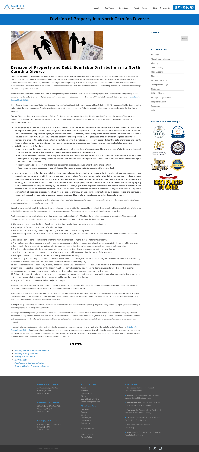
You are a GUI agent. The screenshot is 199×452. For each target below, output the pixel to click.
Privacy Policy (86, 437)
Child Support (157, 71)
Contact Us (165, 8)
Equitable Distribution (90, 399)
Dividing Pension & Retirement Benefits (32, 350)
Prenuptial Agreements (161, 97)
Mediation (155, 89)
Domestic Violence (159, 80)
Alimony (154, 63)
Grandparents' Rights (160, 84)
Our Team (109, 8)
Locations (123, 8)
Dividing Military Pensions (26, 353)
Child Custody (157, 67)
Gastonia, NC (86, 417)
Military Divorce (157, 93)
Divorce (154, 76)
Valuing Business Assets (25, 356)
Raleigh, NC (85, 423)
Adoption (155, 54)
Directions (85, 415)
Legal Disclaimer (87, 434)
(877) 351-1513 (184, 7)
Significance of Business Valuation (29, 363)
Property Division (158, 101)
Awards (84, 412)
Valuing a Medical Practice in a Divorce (32, 366)
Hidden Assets (21, 359)
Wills (153, 110)
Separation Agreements (90, 401)
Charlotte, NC (86, 420)
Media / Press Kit (87, 429)
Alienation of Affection (160, 59)
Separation (155, 106)
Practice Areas (140, 8)
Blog (155, 8)
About (96, 8)
